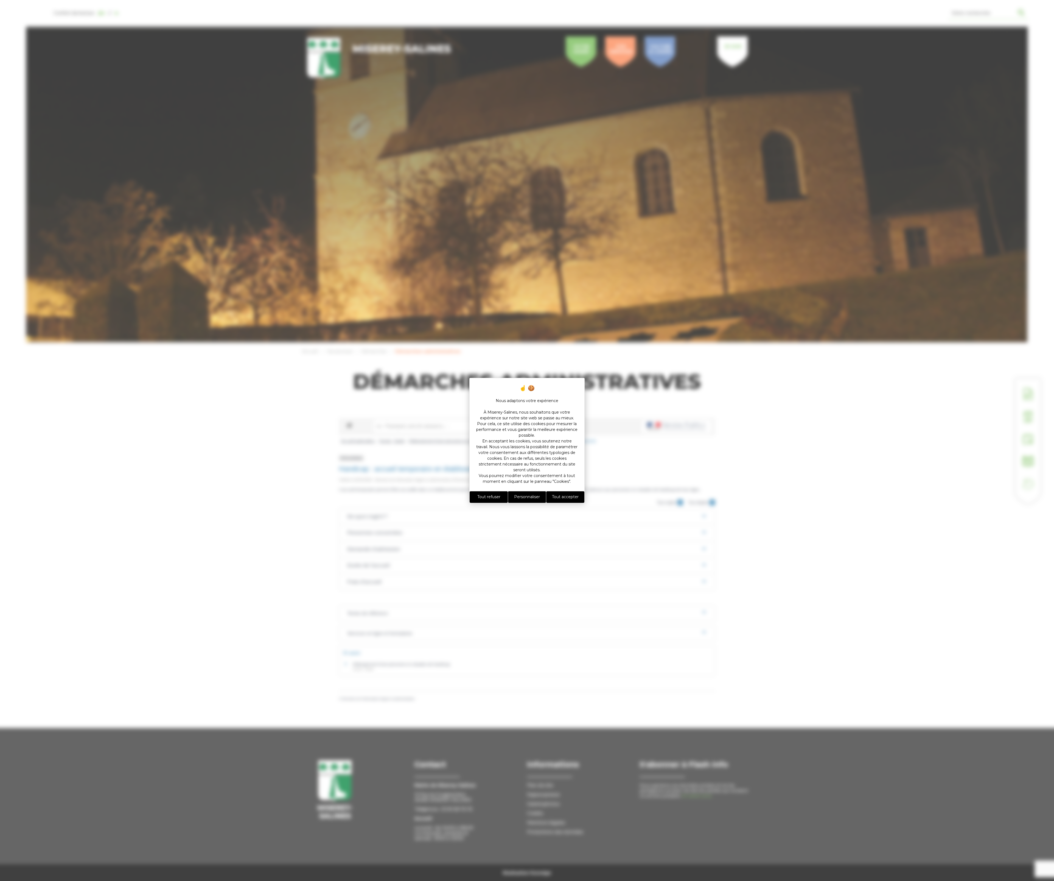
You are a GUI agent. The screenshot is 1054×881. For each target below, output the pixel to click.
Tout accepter (565, 496)
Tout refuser (488, 496)
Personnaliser (527, 496)
